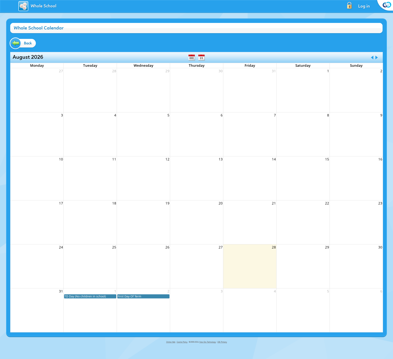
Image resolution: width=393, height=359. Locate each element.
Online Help (170, 342)
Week (191, 57)
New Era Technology (207, 342)
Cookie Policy (182, 342)
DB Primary (222, 342)
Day (201, 57)
